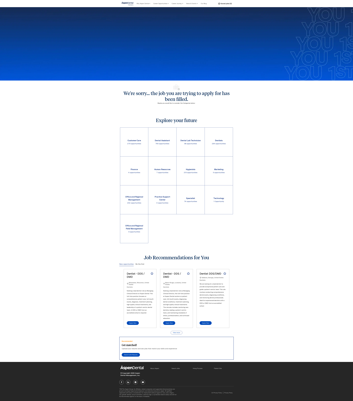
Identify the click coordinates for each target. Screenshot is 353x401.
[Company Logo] (127, 3)
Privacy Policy (228, 392)
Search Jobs (176, 368)
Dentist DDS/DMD (210, 273)
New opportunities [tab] (126, 264)
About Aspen (154, 368)
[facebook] (121, 382)
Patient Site (218, 368)
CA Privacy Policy (216, 392)
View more (176, 332)
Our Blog (204, 3)
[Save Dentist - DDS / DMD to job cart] (151, 273)
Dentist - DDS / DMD (136, 275)
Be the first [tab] (140, 264)
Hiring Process (197, 368)
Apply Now (132, 323)
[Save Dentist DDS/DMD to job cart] (224, 273)
